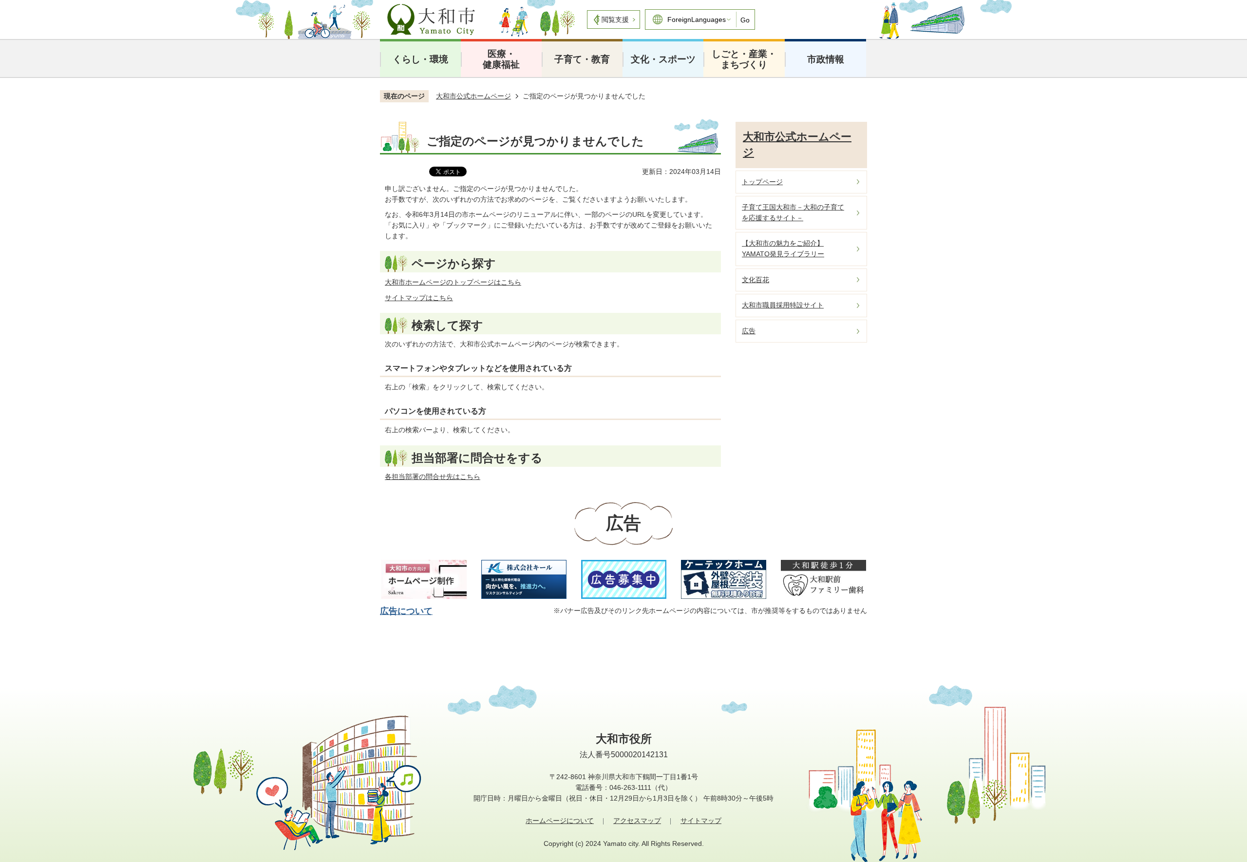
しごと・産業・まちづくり (744, 59)
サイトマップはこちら (419, 298)
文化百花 (755, 280)
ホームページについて (560, 820)
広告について (406, 611)
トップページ (762, 182)
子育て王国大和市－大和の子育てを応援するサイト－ (793, 212)
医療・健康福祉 (501, 59)
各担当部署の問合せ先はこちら (432, 476)
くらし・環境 (420, 59)
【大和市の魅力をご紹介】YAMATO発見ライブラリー (783, 248)
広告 (749, 331)
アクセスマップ (637, 820)
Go (745, 20)
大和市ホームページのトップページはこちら (453, 282)
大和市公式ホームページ (473, 96)
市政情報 (825, 59)
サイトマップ (700, 820)
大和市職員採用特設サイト (783, 305)
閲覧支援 (615, 19)
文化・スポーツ (663, 59)
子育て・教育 (582, 59)
